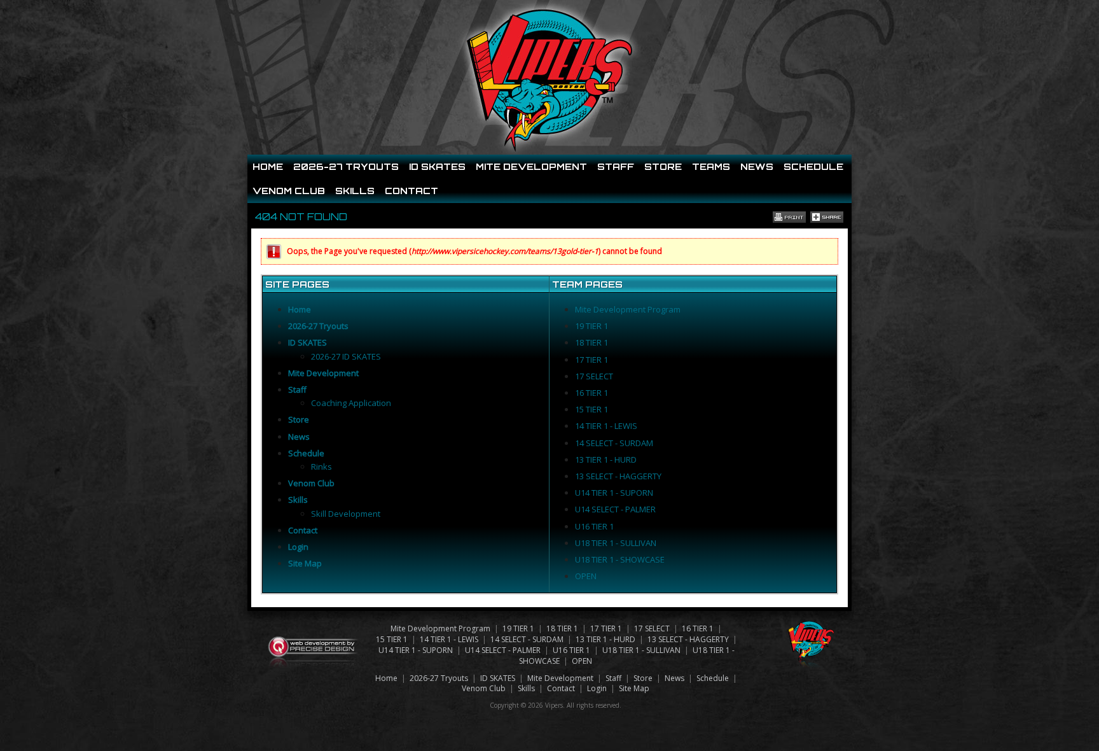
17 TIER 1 (591, 359)
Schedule (813, 166)
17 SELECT (594, 376)
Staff (615, 166)
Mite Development (531, 166)
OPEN (586, 576)
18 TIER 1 (591, 342)
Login (298, 546)
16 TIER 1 (591, 392)
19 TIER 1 (591, 326)
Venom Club (288, 190)
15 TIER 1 (591, 409)
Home (267, 166)
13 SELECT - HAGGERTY (618, 476)
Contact (411, 190)
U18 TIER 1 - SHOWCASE (620, 559)
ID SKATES (437, 166)
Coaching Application (351, 403)
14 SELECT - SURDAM (614, 443)
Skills (355, 190)
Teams (711, 166)
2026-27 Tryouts (346, 166)
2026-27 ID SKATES (346, 356)
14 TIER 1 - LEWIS (606, 426)
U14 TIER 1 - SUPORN (614, 492)
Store (663, 166)
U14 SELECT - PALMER (615, 509)
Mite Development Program (628, 309)
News (756, 166)
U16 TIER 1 (594, 526)
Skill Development (345, 513)
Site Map (305, 563)
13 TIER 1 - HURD (606, 459)
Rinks (321, 466)
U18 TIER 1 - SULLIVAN (615, 543)
